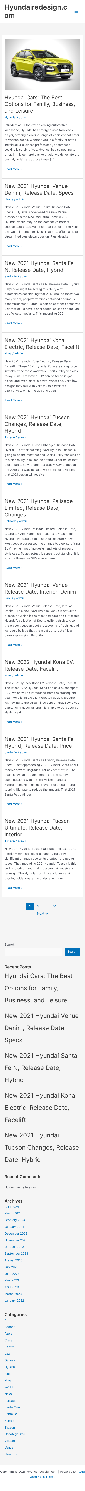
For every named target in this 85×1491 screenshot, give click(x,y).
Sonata (10, 1420)
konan (9, 1387)
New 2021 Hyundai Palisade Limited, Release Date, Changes (39, 508)
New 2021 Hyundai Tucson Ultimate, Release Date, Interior (37, 828)
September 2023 (16, 1253)
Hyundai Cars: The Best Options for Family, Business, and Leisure (40, 104)
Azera (9, 1333)
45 (6, 1320)
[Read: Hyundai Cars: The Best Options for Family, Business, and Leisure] (42, 64)
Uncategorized (15, 1434)
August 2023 (14, 1260)
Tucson (10, 437)
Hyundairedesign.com (35, 11)
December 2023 (16, 1233)
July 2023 (12, 1267)
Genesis (10, 1360)
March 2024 (13, 1213)
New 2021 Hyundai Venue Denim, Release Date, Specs (39, 189)
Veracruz (11, 1454)
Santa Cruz (12, 1407)
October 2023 (14, 1246)
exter (8, 1353)
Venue (9, 199)
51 (55, 906)
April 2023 (12, 1287)
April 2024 (12, 1206)
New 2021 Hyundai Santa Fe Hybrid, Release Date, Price (39, 742)
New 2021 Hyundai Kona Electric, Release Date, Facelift (42, 343)
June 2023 (12, 1273)
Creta (8, 1340)
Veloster (10, 1440)
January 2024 (14, 1226)
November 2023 (16, 1240)
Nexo (8, 1394)
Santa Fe (11, 276)
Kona (8, 353)
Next (42, 914)
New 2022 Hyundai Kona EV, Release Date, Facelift (39, 665)
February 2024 (15, 1220)
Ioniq (8, 1373)
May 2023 (12, 1280)
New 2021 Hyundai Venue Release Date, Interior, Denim (40, 588)
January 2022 (14, 1300)
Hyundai (10, 117)
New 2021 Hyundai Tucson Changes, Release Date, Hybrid (37, 424)
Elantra (9, 1347)
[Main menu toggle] (76, 11)
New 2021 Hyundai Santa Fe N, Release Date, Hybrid (39, 266)
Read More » (13, 169)
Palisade (10, 521)
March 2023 (13, 1293)
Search (10, 944)
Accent (10, 1327)
